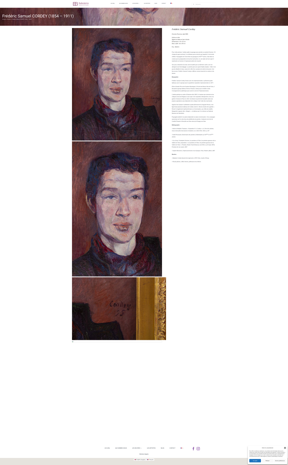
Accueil (4, 19)
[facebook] (193, 448)
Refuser (267, 460)
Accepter (255, 460)
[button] (285, 448)
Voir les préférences (280, 460)
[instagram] (198, 448)
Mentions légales (143, 454)
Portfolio (9, 19)
